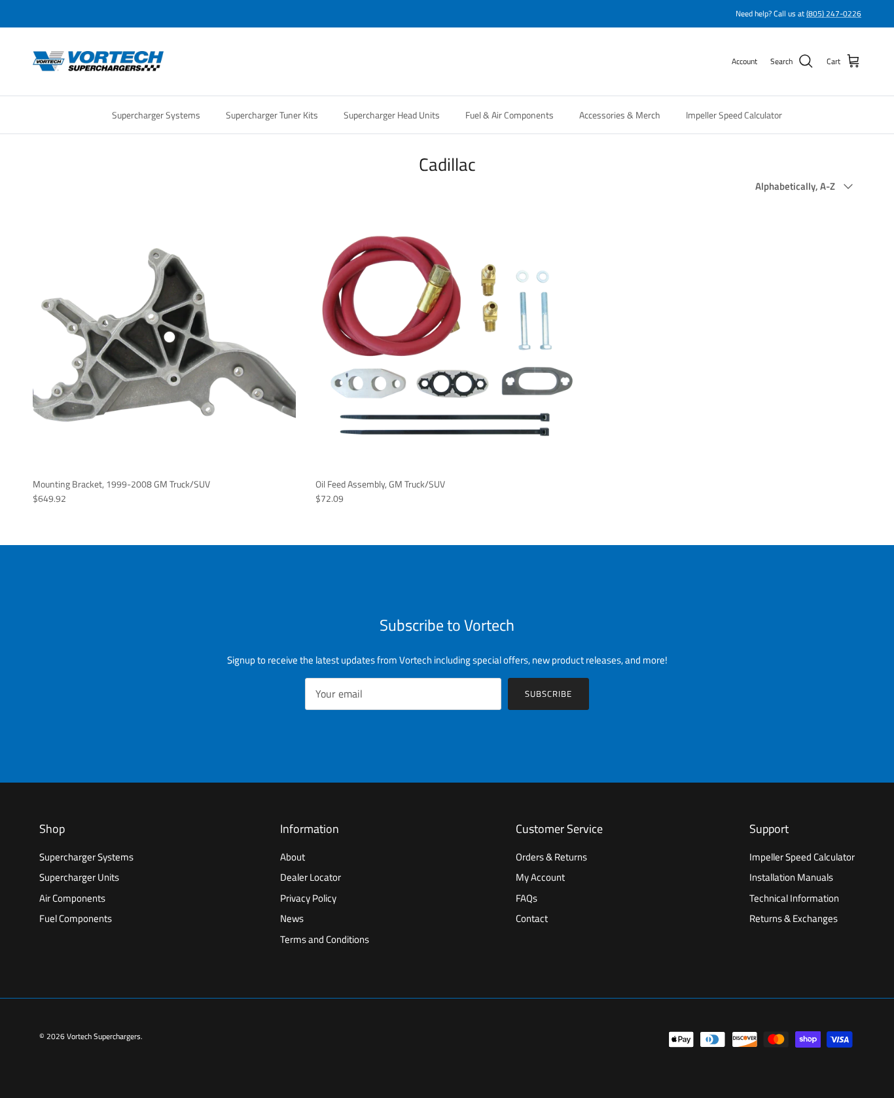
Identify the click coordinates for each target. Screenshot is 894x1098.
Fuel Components (75, 918)
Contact (532, 918)
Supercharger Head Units (392, 115)
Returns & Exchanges (793, 918)
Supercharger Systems (156, 115)
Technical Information (794, 898)
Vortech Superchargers (104, 1036)
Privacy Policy (308, 898)
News (292, 918)
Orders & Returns (551, 856)
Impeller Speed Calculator (734, 115)
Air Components (72, 898)
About (292, 856)
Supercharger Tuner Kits (272, 115)
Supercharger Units (79, 877)
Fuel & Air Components (509, 115)
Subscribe (548, 693)
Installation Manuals (791, 877)
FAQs (526, 898)
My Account (540, 877)
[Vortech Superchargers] (98, 61)
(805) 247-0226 (833, 13)
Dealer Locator (310, 877)
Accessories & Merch (619, 115)
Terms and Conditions (324, 939)
